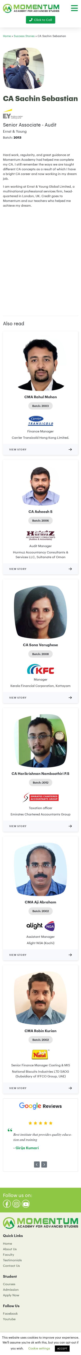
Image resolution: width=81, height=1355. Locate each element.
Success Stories (24, 36)
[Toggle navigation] (74, 8)
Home (7, 36)
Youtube (9, 1319)
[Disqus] (40, 260)
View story (18, 449)
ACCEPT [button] (62, 1348)
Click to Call (43, 20)
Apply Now (11, 1295)
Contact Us (11, 1265)
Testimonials (12, 1260)
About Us (10, 1249)
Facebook (10, 1313)
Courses (9, 1284)
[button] (37, 1164)
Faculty (8, 1254)
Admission (11, 1289)
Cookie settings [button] (39, 1348)
